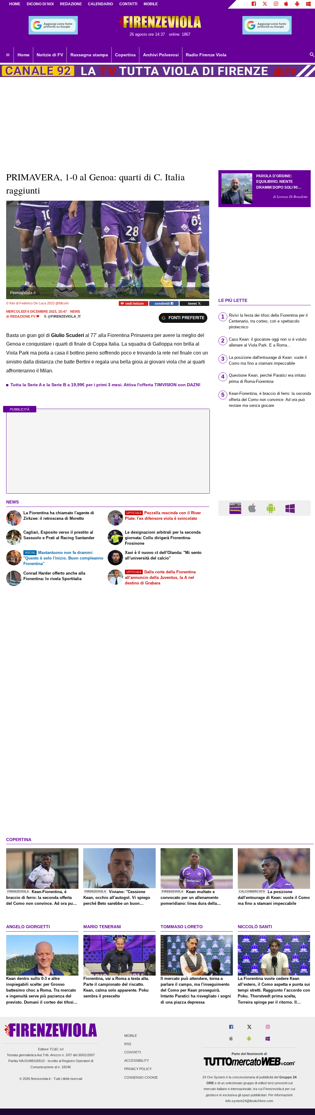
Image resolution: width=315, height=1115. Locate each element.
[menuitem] (7, 55)
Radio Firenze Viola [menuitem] (206, 54)
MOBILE (151, 4)
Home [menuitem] (24, 54)
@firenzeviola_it (64, 316)
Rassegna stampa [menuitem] (89, 54)
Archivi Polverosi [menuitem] (161, 54)
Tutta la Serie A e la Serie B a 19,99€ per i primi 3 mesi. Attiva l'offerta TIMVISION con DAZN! (105, 384)
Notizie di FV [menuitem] (50, 54)
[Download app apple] (286, 4)
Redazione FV (22, 316)
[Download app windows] (308, 4)
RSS (127, 1044)
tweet (193, 303)
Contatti (132, 1052)
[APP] (236, 507)
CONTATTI (128, 4)
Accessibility (136, 1061)
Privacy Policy (138, 1069)
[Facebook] (254, 4)
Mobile (130, 1035)
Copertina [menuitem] (125, 54)
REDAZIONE (71, 4)
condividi (163, 303)
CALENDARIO (100, 4)
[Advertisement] (264, 759)
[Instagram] (276, 4)
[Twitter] (265, 4)
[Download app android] (297, 4)
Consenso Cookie (141, 1077)
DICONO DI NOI (40, 4)
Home (14, 4)
